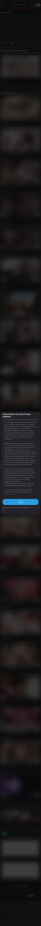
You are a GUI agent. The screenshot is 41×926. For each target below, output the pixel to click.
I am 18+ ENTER (20, 502)
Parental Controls (10, 494)
